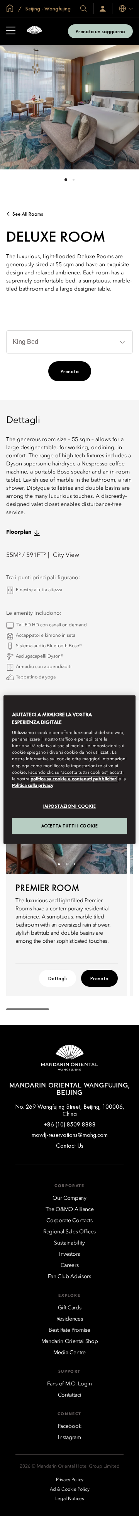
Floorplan (19, 532)
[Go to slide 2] (74, 180)
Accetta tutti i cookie (69, 825)
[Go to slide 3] (74, 864)
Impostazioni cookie (69, 805)
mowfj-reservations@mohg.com (70, 1135)
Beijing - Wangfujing (47, 8)
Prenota (70, 371)
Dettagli (57, 978)
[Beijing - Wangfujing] (34, 31)
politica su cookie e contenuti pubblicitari (74, 778)
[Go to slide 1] (65, 179)
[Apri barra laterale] (10, 31)
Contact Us (69, 1146)
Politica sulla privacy (32, 785)
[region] (69, 769)
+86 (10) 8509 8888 (70, 1124)
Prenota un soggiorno (100, 31)
